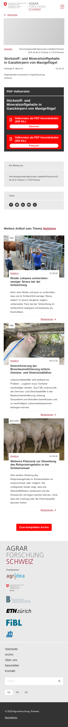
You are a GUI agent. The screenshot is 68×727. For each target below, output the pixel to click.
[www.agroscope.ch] (34, 587)
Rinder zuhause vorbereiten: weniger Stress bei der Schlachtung (29, 282)
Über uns (11, 660)
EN (26, 692)
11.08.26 (54, 273)
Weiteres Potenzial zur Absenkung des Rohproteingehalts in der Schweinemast (33, 465)
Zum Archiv (12, 15)
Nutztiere (8, 49)
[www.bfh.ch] (34, 599)
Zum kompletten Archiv (34, 527)
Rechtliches (11, 717)
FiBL (12, 238)
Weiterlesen (47, 319)
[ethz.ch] (34, 611)
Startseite (11, 649)
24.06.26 (54, 456)
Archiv (9, 654)
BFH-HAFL (15, 421)
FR (17, 692)
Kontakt (10, 670)
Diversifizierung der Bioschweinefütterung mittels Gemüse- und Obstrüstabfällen (30, 369)
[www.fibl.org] (34, 622)
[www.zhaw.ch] (34, 634)
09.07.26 (54, 361)
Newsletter (12, 665)
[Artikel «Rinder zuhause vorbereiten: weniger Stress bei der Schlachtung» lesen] (34, 256)
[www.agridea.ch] (34, 576)
